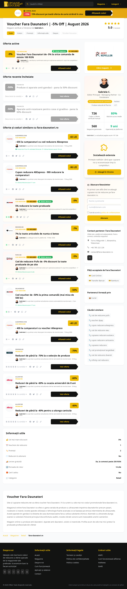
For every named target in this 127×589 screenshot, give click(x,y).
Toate (11, 33)
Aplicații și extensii (42, 570)
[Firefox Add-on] (18, 571)
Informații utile (43, 33)
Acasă (5, 535)
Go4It (100, 566)
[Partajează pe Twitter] (16, 68)
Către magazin (102, 68)
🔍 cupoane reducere (98, 345)
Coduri (19, 33)
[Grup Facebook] (9, 571)
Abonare (104, 218)
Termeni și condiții (74, 555)
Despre (55, 33)
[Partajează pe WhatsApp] (19, 68)
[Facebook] (89, 257)
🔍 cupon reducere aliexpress (101, 325)
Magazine (14, 535)
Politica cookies (72, 562)
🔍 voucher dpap (96, 320)
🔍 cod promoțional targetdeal (101, 350)
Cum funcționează (42, 566)
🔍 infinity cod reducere (99, 360)
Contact (38, 574)
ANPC (100, 555)
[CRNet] (13, 4)
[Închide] (121, 143)
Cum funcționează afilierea (109, 559)
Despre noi (39, 562)
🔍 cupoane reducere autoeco (101, 335)
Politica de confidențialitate (77, 559)
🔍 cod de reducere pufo (99, 315)
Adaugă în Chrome (106, 172)
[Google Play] (22, 571)
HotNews (102, 562)
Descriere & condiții (13, 96)
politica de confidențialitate (110, 213)
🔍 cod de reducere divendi (100, 355)
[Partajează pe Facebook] (12, 68)
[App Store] (27, 571)
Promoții (30, 33)
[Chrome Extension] (13, 571)
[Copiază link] (23, 68)
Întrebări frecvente (69, 33)
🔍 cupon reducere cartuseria (101, 340)
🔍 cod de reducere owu (99, 330)
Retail (23, 535)
